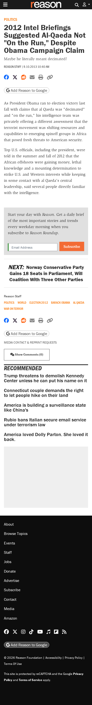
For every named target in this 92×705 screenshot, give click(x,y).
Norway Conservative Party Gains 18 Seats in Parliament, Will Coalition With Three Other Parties (46, 273)
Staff (8, 552)
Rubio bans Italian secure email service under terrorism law (45, 422)
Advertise (11, 580)
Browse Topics (15, 533)
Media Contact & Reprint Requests (30, 342)
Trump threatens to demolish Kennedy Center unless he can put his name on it (45, 377)
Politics (10, 19)
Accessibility (53, 658)
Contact (10, 599)
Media (9, 608)
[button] (86, 4)
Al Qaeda (78, 302)
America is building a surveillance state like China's (45, 407)
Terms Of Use (13, 664)
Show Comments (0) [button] (28, 354)
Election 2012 (38, 302)
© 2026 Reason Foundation (23, 658)
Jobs (7, 561)
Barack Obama (60, 302)
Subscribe (72, 246)
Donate (10, 571)
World (22, 302)
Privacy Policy (73, 658)
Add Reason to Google (28, 90)
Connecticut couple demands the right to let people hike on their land (43, 392)
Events (9, 543)
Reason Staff (12, 67)
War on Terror (13, 308)
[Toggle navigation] (5, 4)
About (9, 524)
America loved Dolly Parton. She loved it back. (46, 436)
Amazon (10, 618)
